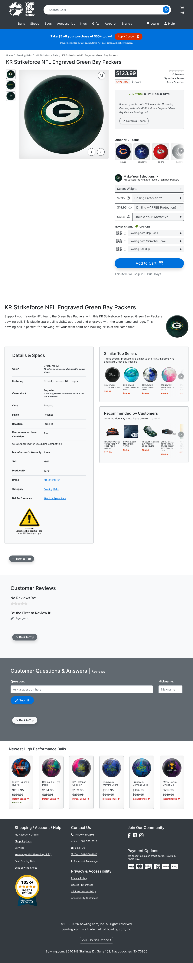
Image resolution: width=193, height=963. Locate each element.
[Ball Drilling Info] (130, 207)
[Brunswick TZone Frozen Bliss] (169, 374)
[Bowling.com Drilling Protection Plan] (128, 198)
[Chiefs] (160, 151)
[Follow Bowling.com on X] (136, 836)
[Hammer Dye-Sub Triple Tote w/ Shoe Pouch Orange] (112, 431)
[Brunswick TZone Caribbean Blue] (131, 374)
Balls (21, 23)
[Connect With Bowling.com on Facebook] (130, 836)
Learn (154, 23)
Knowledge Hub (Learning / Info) (33, 854)
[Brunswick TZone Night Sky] (112, 374)
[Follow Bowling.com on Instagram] (142, 836)
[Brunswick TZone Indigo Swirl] (150, 374)
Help (171, 23)
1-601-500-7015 (87, 841)
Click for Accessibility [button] (83, 891)
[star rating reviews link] (174, 71)
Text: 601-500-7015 (85, 854)
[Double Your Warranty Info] (128, 216)
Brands (127, 23)
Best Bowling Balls (25, 861)
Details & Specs (135, 120)
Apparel (110, 23)
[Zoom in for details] (101, 75)
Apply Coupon (127, 36)
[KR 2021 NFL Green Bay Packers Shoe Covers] (150, 431)
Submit (23, 700)
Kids (83, 23)
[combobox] (104, 9)
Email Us (79, 847)
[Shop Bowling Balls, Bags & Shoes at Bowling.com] (21, 10)
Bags (48, 23)
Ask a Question (175, 82)
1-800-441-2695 (84, 834)
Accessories (66, 23)
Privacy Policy (79, 878)
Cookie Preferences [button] (82, 884)
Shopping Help (23, 841)
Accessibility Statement (84, 898)
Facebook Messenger (86, 861)
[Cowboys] (141, 151)
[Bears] (123, 151)
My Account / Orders (27, 834)
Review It (21, 618)
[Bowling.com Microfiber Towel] (131, 431)
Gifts (96, 23)
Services (19, 847)
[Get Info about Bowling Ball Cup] (125, 249)
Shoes (34, 23)
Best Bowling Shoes (26, 867)
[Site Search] (166, 9)
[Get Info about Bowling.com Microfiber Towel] (125, 241)
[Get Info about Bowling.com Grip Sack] (125, 233)
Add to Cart (147, 263)
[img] (165, 867)
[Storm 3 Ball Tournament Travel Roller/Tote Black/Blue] (169, 431)
